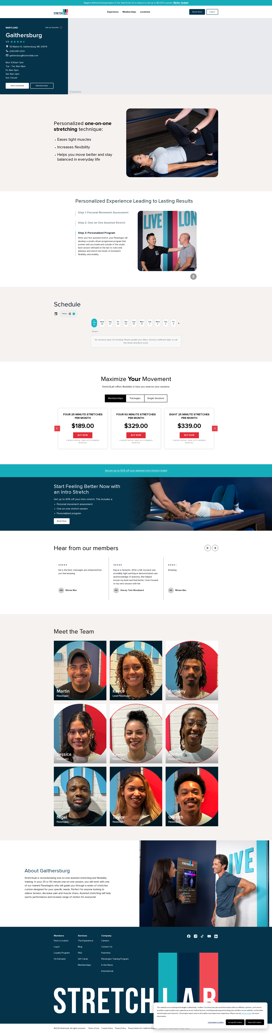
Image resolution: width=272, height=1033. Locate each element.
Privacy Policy (247, 1013)
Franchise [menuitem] (105, 953)
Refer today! (181, 3)
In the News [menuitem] (107, 965)
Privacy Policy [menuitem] (120, 1028)
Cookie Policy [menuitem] (107, 1028)
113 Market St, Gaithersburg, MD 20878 (28, 47)
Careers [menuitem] (105, 941)
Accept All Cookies (235, 1022)
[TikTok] (202, 936)
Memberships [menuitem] (129, 12)
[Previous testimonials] (208, 548)
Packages (135, 398)
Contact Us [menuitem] (106, 947)
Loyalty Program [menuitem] (62, 953)
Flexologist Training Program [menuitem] (115, 959)
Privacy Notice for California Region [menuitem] (142, 1028)
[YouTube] (209, 936)
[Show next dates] (179, 323)
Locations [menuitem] (145, 12)
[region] (170, 56)
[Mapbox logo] (75, 91)
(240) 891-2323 (17, 51)
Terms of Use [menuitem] (93, 1028)
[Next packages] (215, 428)
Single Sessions (155, 398)
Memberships (115, 398)
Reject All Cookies (255, 1022)
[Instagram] (195, 936)
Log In (212, 12)
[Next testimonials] (215, 548)
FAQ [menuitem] (80, 953)
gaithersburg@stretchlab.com (23, 55)
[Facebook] (188, 936)
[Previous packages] (57, 428)
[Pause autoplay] (193, 276)
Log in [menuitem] (57, 947)
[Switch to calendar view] (56, 314)
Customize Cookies (216, 1022)
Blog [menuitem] (80, 947)
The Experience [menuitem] (85, 941)
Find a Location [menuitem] (61, 941)
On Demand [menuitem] (59, 959)
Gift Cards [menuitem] (83, 959)
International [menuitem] (107, 971)
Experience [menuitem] (113, 12)
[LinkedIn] (216, 936)
